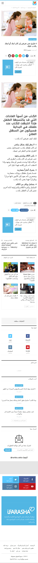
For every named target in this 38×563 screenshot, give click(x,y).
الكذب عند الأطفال (27, 203)
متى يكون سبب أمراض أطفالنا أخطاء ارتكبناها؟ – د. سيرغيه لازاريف (9, 246)
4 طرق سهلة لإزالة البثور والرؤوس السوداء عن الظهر (19, 389)
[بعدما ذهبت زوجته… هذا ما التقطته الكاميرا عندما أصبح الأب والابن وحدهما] (27, 289)
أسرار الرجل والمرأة (23, 545)
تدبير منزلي (13, 545)
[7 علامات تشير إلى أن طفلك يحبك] (11, 289)
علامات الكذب (18, 203)
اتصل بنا (12, 551)
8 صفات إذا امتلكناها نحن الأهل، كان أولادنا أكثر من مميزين (29, 245)
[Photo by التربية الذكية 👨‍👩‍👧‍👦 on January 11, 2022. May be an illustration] (31, 467)
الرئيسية (32, 545)
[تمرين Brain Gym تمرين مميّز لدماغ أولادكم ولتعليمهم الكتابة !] (27, 267)
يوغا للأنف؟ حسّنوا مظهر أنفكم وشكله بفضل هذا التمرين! (19, 400)
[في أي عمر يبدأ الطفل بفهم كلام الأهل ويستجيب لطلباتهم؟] (11, 267)
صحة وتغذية (25, 551)
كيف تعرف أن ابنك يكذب (30, 205)
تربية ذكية (5, 545)
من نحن (18, 551)
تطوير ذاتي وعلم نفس (28, 548)
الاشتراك (18, 72)
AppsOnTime (13, 559)
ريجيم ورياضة (7, 548)
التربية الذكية (32, 39)
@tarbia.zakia (17, 457)
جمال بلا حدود (19, 385)
